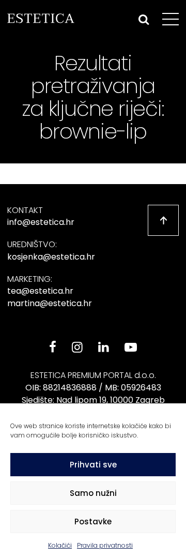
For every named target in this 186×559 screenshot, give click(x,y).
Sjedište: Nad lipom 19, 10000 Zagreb (93, 400)
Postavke (93, 521)
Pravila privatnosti (105, 545)
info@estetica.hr (40, 222)
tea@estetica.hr (40, 291)
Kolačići (60, 545)
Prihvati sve (93, 464)
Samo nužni (93, 493)
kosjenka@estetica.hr (51, 257)
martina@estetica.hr (49, 303)
